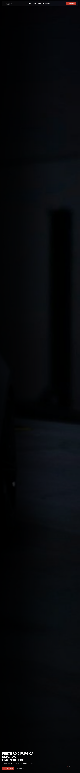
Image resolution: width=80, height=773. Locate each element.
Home (30, 3)
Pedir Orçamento (71, 3)
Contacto (47, 3)
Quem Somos (41, 3)
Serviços (34, 3)
